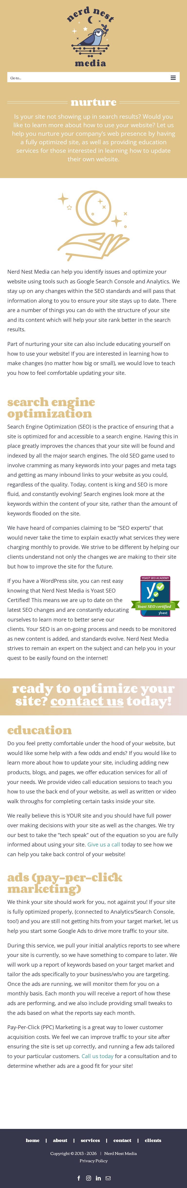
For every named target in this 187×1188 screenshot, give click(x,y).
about (60, 1140)
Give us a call (103, 844)
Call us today (97, 1056)
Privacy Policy (94, 1160)
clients (153, 1140)
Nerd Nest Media (120, 1153)
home (32, 1140)
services (90, 1140)
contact (122, 1140)
